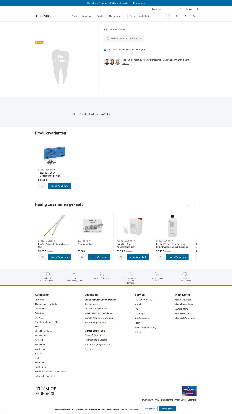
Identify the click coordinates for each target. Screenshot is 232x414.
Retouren (139, 332)
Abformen (39, 299)
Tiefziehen (40, 344)
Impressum (147, 400)
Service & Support (93, 335)
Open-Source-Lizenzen (186, 400)
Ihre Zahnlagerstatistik (95, 322)
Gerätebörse (40, 367)
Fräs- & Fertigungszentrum (97, 344)
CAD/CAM (40, 317)
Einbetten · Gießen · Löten (47, 322)
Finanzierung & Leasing (96, 340)
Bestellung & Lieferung (145, 327)
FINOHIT (39, 353)
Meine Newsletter (183, 313)
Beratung (89, 349)
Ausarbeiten (40, 308)
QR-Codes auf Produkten (96, 308)
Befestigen (40, 313)
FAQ (137, 309)
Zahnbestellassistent (45, 376)
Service (100, 16)
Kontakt (138, 304)
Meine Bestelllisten (184, 304)
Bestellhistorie (181, 309)
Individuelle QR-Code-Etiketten (99, 313)
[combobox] (166, 9)
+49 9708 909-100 (143, 299)
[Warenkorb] (195, 16)
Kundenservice (142, 318)
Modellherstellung (43, 331)
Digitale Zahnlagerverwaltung (99, 318)
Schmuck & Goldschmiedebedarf (50, 371)
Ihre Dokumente (92, 304)
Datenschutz (167, 400)
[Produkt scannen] (177, 16)
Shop (74, 16)
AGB (157, 400)
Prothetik (39, 340)
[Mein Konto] (186, 16)
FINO (37, 358)
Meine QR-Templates (185, 318)
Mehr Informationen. (131, 409)
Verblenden (40, 349)
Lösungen (87, 16)
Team (137, 323)
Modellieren (40, 335)
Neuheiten (39, 362)
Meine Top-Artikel (183, 299)
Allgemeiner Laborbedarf (46, 304)
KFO (37, 326)
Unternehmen (115, 16)
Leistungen (140, 313)
